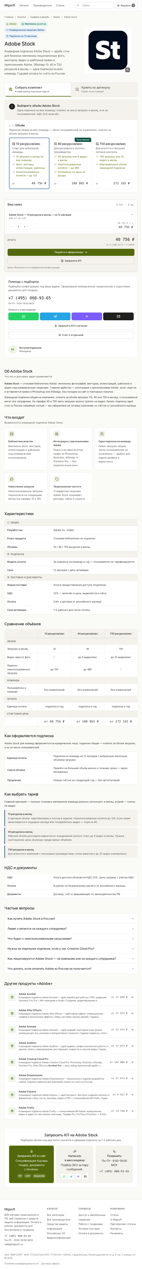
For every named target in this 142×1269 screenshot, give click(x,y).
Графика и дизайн (39, 17)
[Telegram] (55, 316)
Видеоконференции (59, 1237)
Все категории (55, 1214)
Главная (8, 17)
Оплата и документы (91, 1233)
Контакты (115, 1228)
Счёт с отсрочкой (72, 334)
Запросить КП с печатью (72, 325)
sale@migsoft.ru (13, 1244)
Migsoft (9, 5)
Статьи (60, 5)
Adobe (56, 17)
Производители (42, 5)
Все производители (58, 1219)
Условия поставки (89, 1228)
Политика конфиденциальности (21, 1263)
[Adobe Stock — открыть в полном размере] (108, 50)
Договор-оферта (50, 1263)
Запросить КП (73, 260)
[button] (29, 163)
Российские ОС (56, 1233)
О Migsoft (116, 1219)
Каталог (24, 5)
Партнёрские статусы (123, 1224)
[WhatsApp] (23, 316)
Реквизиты (116, 1233)
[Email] (118, 316)
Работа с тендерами (91, 1224)
